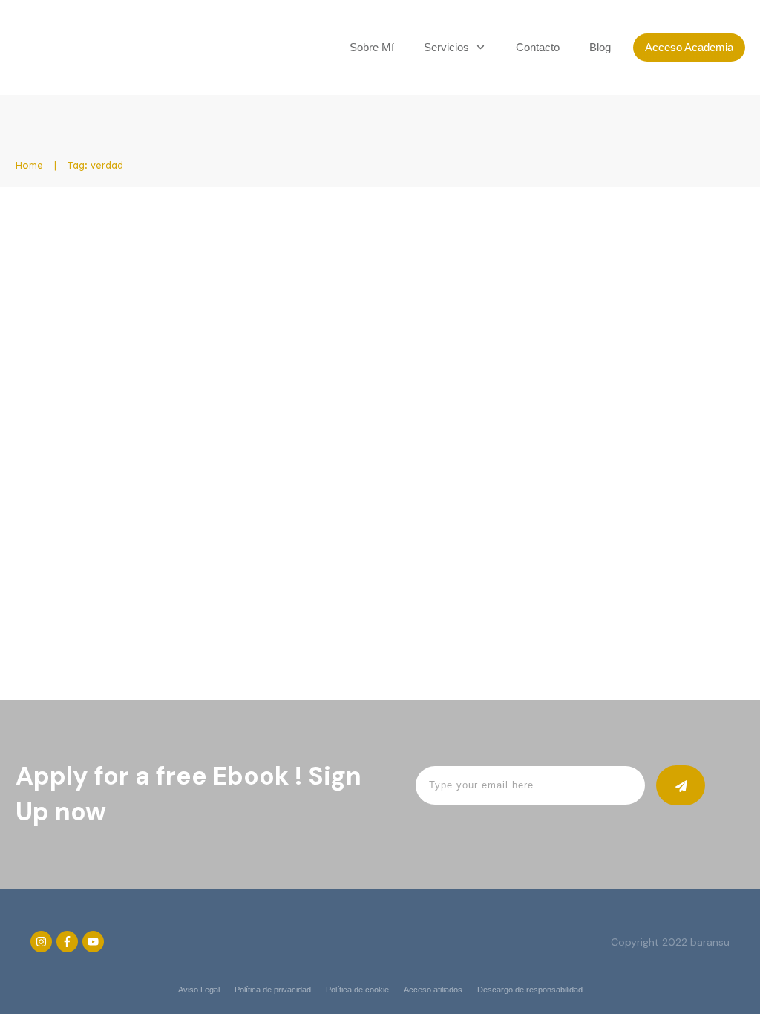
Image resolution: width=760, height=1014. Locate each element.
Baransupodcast (167, 369)
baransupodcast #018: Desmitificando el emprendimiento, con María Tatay (570, 258)
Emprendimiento (248, 369)
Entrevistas (318, 369)
